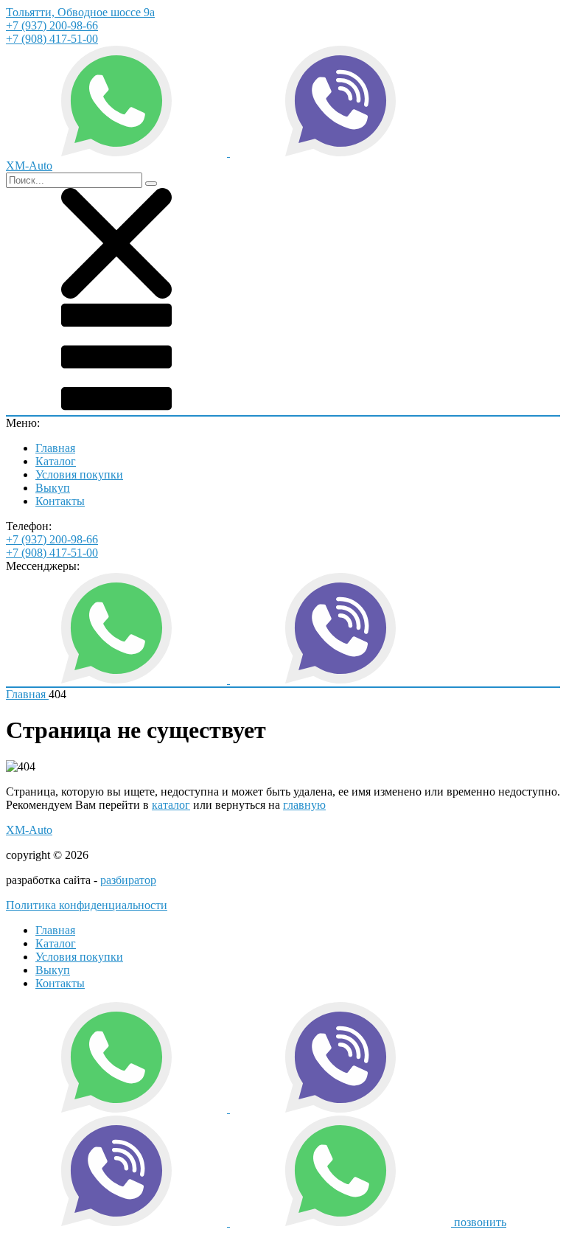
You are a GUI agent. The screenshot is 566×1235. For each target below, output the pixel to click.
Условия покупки (79, 474)
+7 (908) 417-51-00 (52, 38)
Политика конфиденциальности (86, 905)
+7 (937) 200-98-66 (52, 25)
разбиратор (128, 880)
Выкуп (52, 487)
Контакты (60, 501)
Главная (55, 448)
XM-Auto (29, 830)
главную (304, 805)
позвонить (480, 1222)
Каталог (55, 461)
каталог (171, 805)
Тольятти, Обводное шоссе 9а (80, 12)
